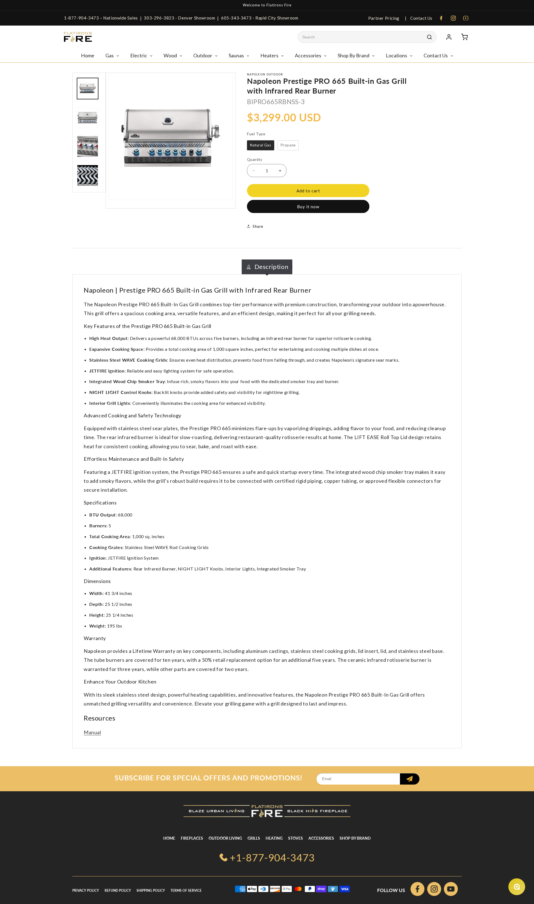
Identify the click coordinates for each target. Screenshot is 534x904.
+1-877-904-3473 (272, 857)
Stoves (295, 838)
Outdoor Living (225, 838)
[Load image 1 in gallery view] (87, 88)
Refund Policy (118, 890)
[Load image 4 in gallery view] (87, 175)
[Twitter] (451, 890)
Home (169, 838)
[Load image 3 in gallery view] (87, 146)
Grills (254, 838)
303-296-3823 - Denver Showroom (179, 17)
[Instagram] (453, 18)
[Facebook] (441, 18)
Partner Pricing (383, 18)
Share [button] (258, 226)
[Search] (429, 37)
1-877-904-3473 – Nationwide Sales (101, 17)
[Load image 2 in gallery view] (87, 117)
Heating (274, 838)
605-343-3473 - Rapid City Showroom (259, 17)
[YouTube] (465, 18)
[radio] (260, 145)
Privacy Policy (85, 890)
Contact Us (420, 18)
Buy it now (308, 206)
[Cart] (464, 37)
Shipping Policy (151, 890)
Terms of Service (186, 890)
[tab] (267, 266)
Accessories (321, 838)
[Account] (448, 37)
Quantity (254, 159)
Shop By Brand (355, 838)
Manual (92, 732)
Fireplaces (192, 838)
